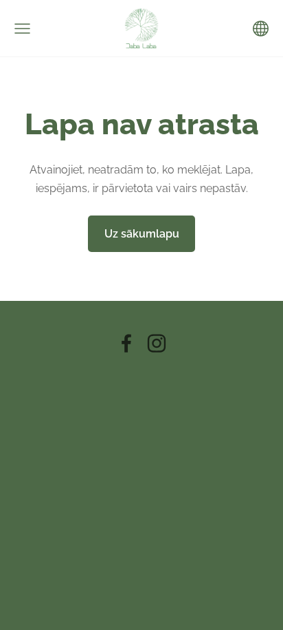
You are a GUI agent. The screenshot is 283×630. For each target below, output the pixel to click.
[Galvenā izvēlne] (22, 29)
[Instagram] (156, 343)
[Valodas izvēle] (261, 29)
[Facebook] (126, 343)
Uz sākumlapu (141, 233)
